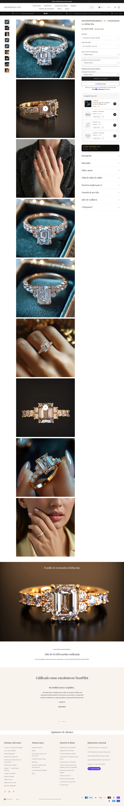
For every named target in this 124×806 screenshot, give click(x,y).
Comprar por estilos (61, 6)
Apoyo (67, 9)
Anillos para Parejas (10, 765)
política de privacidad (67, 779)
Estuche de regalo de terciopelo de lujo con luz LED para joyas (101, 103)
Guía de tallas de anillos (67, 754)
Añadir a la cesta (100, 78)
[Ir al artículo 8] (7, 64)
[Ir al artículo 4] (7, 40)
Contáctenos (64, 785)
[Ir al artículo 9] (7, 70)
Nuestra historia (37, 748)
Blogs (33, 751)
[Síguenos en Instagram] (9, 792)
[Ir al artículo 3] (7, 34)
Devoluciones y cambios (68, 762)
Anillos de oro (8, 780)
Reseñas (34, 762)
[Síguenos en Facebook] (5, 792)
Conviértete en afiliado (39, 770)
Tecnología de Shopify (57, 799)
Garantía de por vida (39, 759)
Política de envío (65, 776)
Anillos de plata (9, 776)
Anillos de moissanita (11, 757)
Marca (59, 9)
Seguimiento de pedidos (68, 748)
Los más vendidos (10, 751)
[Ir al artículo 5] (7, 46)
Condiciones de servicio (67, 782)
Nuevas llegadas (9, 754)
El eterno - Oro (96, 122)
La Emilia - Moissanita (98, 133)
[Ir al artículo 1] (7, 22)
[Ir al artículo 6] (7, 52)
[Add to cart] (114, 103)
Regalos (73, 6)
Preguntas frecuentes (67, 751)
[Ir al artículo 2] (7, 28)
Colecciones (36, 6)
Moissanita (47, 6)
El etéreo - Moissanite (98, 111)
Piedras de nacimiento (46, 9)
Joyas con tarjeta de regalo (13, 748)
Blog (33, 773)
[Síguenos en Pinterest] (14, 792)
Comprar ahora (100, 84)
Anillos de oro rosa (10, 783)
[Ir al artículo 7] (7, 58)
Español (108, 7)
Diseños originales (10, 786)
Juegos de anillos (10, 773)
